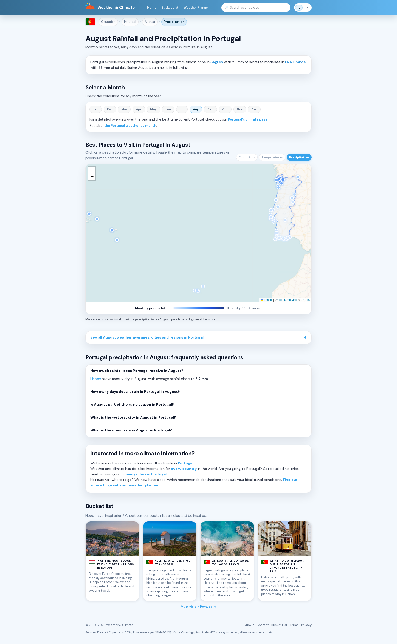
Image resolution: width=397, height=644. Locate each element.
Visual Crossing (183, 632)
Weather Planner (196, 7)
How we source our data (257, 632)
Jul (182, 109)
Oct (225, 109)
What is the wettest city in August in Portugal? (133, 417)
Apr (139, 109)
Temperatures (272, 157)
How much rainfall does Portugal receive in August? (136, 370)
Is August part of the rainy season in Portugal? (132, 404)
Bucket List (170, 7)
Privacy (306, 625)
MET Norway (218, 632)
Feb (110, 109)
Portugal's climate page (248, 119)
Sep (210, 109)
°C (299, 7)
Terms (294, 625)
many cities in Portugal (146, 474)
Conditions (247, 157)
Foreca (101, 632)
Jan (95, 109)
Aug (196, 109)
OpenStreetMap (287, 300)
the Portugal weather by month (130, 126)
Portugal (130, 22)
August (150, 22)
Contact (263, 625)
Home (151, 7)
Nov (240, 109)
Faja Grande (295, 62)
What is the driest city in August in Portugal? (131, 430)
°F (307, 7)
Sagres (216, 62)
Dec (254, 109)
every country (184, 468)
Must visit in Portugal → (198, 607)
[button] (91, 170)
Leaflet (267, 300)
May (153, 109)
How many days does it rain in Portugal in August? (135, 391)
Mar (124, 109)
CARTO (305, 300)
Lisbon (95, 379)
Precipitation (174, 22)
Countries (108, 22)
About (249, 625)
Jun (168, 109)
